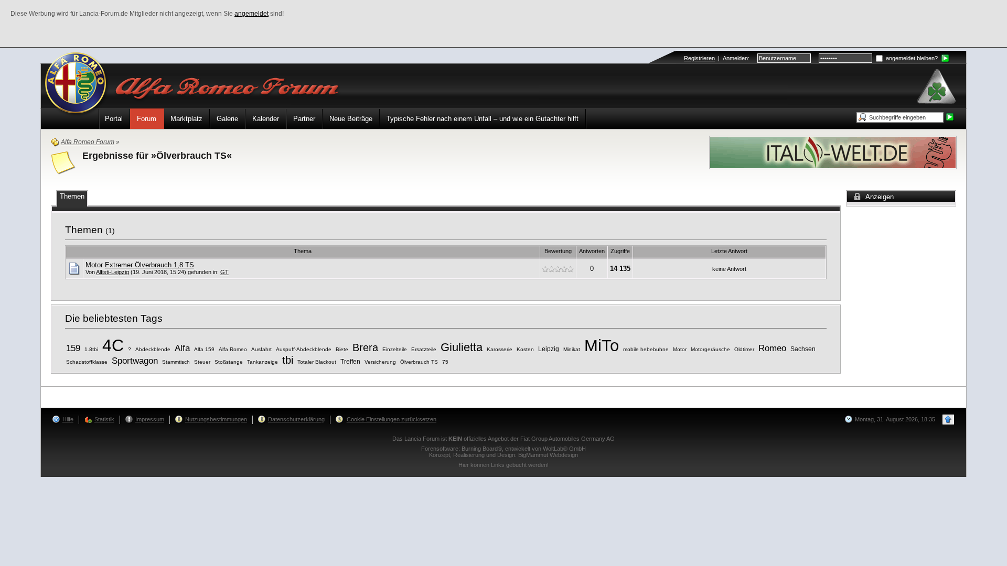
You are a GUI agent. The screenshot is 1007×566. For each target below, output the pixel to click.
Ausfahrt (261, 349)
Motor (680, 349)
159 (73, 348)
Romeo (772, 348)
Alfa (182, 348)
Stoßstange (229, 362)
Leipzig (548, 348)
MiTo (601, 345)
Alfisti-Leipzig (112, 272)
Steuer (202, 362)
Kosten (525, 349)
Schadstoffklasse (87, 362)
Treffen (350, 361)
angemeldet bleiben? (911, 58)
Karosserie (499, 349)
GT (224, 272)
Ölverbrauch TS (419, 362)
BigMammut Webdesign (548, 455)
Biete (342, 349)
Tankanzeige (262, 362)
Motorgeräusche (710, 349)
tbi (287, 360)
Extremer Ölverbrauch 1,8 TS (149, 265)
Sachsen (803, 348)
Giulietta (462, 347)
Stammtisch (176, 362)
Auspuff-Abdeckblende (303, 349)
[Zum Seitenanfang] (948, 419)
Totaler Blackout (316, 362)
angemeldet (251, 13)
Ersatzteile (423, 349)
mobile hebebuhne (646, 349)
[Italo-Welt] (833, 152)
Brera (365, 347)
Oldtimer (744, 349)
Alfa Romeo (233, 349)
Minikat (571, 349)
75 (445, 362)
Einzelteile (394, 349)
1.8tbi (91, 349)
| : (716, 58)
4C (113, 345)
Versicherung (380, 362)
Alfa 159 (204, 349)
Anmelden (735, 58)
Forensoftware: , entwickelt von (503, 448)
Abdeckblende (152, 349)
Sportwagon (135, 361)
